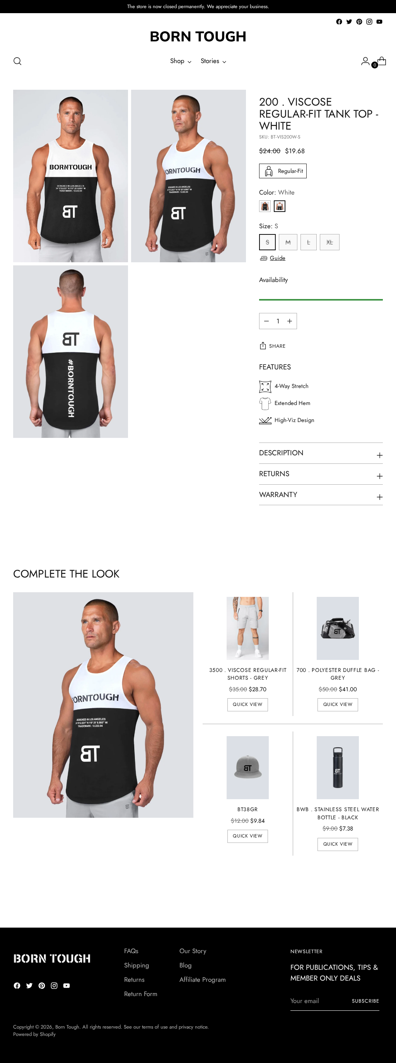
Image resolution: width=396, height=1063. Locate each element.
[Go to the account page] (362, 61)
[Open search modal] (17, 61)
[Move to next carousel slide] (376, 900)
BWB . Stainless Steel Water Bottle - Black (338, 813)
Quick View (247, 704)
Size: (268, 226)
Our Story (192, 950)
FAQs (131, 950)
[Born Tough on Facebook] (339, 21)
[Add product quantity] (266, 321)
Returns (134, 979)
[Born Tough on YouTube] (379, 21)
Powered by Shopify (34, 1034)
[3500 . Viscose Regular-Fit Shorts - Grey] (248, 628)
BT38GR (247, 809)
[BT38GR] (248, 767)
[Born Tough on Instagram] (369, 21)
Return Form (140, 993)
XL (329, 242)
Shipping (136, 965)
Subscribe (365, 1001)
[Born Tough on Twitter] (349, 21)
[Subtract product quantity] (290, 321)
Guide (277, 258)
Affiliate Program (202, 979)
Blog (185, 965)
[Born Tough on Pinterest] (359, 21)
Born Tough (67, 1027)
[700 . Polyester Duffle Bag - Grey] (338, 628)
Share (277, 346)
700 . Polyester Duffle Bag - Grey (338, 674)
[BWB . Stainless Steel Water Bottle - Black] (338, 767)
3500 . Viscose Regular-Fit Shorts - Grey (248, 674)
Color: (277, 192)
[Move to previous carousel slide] (358, 901)
